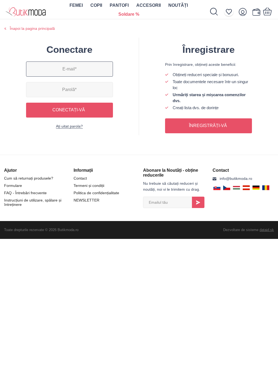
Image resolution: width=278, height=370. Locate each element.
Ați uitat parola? (69, 126)
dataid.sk (267, 230)
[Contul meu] (244, 12)
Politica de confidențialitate (96, 193)
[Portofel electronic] (256, 12)
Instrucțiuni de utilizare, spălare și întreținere (32, 202)
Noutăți (178, 5)
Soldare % (128, 14)
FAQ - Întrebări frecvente (25, 193)
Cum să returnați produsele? (28, 178)
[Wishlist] (231, 12)
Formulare (13, 185)
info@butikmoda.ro (236, 178)
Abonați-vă (198, 202)
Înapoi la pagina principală (32, 28)
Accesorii (148, 5)
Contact (80, 178)
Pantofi (119, 5)
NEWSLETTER (86, 200)
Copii (96, 5)
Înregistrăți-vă (208, 125)
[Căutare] (217, 12)
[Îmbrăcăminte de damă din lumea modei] (26, 9)
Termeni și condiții (89, 185)
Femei (76, 5)
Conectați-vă (68, 110)
